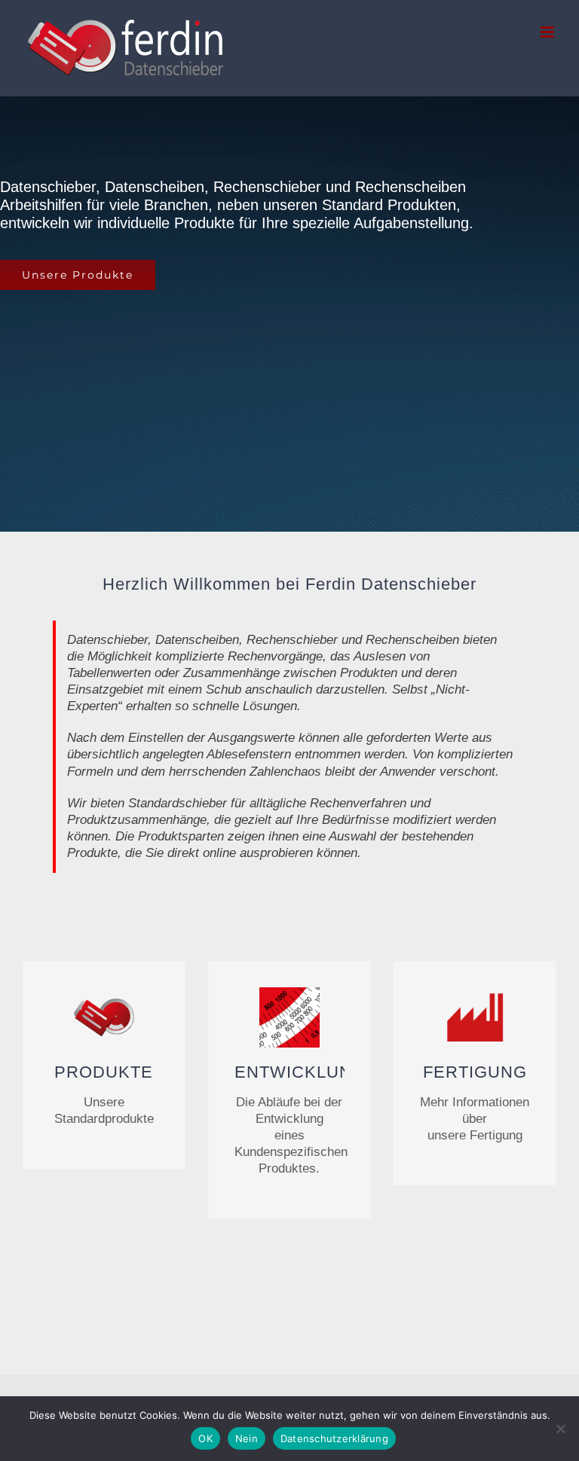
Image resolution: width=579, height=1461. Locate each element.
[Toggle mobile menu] (548, 32)
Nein (246, 1438)
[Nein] (560, 1428)
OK (205, 1438)
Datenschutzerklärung (334, 1438)
